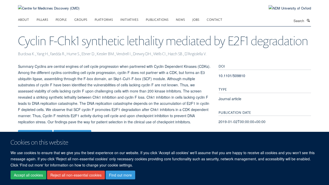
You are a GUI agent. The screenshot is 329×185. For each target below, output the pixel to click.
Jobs (195, 19)
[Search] (308, 20)
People (61, 19)
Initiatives (129, 19)
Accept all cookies (28, 175)
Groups (80, 19)
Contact (214, 19)
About (23, 19)
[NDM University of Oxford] (286, 8)
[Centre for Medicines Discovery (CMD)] (48, 5)
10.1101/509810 (231, 75)
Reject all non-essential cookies (76, 175)
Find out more (120, 175)
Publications (157, 19)
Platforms (104, 19)
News (180, 19)
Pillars (42, 19)
